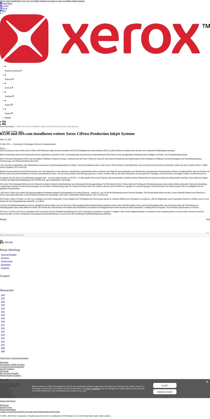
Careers (11, 412)
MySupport (4, 405)
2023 (3, 305)
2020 (3, 315)
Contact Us (4, 412)
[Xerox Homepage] (105, 62)
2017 (3, 325)
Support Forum (6, 407)
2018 (3, 321)
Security (50, 412)
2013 (3, 338)
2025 (3, 298)
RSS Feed (9, 242)
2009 (3, 348)
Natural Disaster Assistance (10, 375)
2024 (3, 302)
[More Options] (105, 13)
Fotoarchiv (5, 268)
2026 (3, 295)
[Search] (105, 122)
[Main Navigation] (105, 124)
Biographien (5, 265)
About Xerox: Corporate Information (14, 358)
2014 (3, 335)
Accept (165, 386)
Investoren (5, 258)
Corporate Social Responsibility (12, 367)
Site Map (56, 412)
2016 (3, 328)
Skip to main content (8, 1)
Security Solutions (7, 369)
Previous (3, 219)
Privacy (24, 412)
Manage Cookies (164, 392)
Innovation (4, 362)
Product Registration (8, 410)
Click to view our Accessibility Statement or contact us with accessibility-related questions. (50, 1)
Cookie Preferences (39, 412)
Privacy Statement (93, 388)
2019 (3, 318)
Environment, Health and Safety (12, 365)
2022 (3, 308)
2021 (3, 312)
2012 (3, 341)
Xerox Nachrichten (7, 126)
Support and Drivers (8, 401)
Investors (17, 412)
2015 (3, 331)
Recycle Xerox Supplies (9, 373)
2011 (3, 345)
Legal (29, 412)
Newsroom (4, 371)
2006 (3, 351)
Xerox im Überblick (8, 255)
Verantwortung (6, 261)
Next (208, 219)
